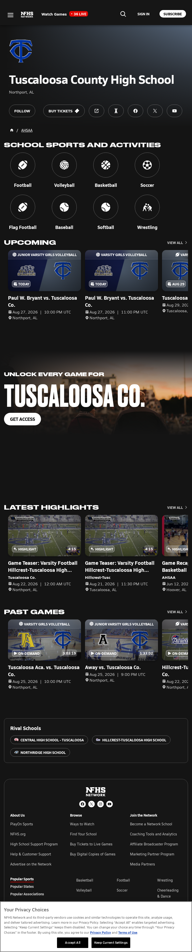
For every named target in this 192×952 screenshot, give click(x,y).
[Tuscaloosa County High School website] (96, 111)
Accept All (72, 942)
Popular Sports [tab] (22, 879)
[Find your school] (123, 13)
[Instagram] (100, 804)
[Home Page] (11, 130)
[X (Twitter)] (91, 804)
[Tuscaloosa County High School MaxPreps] (116, 111)
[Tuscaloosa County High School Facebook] (135, 111)
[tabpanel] (129, 893)
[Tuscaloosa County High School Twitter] (155, 111)
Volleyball (84, 890)
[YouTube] (109, 804)
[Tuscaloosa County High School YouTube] (174, 111)
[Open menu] (10, 15)
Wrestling (165, 880)
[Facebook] (82, 804)
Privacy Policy (100, 932)
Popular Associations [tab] (27, 894)
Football (123, 880)
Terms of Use (127, 932)
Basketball (84, 880)
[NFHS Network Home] (27, 15)
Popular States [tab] (22, 886)
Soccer (122, 890)
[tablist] (35, 886)
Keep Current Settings (111, 942)
